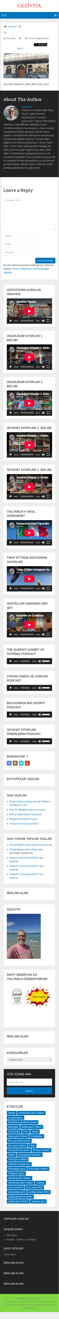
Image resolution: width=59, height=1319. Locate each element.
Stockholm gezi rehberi (20, 1182)
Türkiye (40, 1182)
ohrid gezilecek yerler (29, 1155)
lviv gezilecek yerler (18, 1150)
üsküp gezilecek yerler (20, 1196)
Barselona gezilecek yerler (22, 1122)
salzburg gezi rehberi (19, 1178)
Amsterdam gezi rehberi (31, 1113)
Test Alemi (10, 1254)
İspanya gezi (38, 1201)
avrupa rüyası (15, 1117)
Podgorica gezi (16, 1173)
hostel (35, 1131)
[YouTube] (27, 763)
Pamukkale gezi (17, 1168)
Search (29, 1091)
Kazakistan (37, 1136)
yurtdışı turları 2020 (39, 1192)
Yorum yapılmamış (38, 38)
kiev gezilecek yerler (19, 1141)
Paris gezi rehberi (38, 1168)
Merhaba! (11, 1235)
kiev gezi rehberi (17, 1145)
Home (11, 26)
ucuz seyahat (15, 1187)
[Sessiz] (43, 320)
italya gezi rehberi (17, 1136)
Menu (4, 15)
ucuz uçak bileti (34, 1187)
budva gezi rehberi (32, 1127)
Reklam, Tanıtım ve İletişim (21, 1239)
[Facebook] (9, 763)
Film (26, 1131)
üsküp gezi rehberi (18, 1201)
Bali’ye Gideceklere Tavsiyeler (25, 814)
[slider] (46, 661)
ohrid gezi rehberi (17, 1159)
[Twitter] (21, 763)
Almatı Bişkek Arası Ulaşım (23, 845)
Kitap (32, 1145)
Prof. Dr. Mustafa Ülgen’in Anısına (27, 809)
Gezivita (29, 5)
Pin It (20, 48)
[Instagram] (15, 763)
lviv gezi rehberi (41, 1150)
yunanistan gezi (16, 1192)
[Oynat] (10, 320)
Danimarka (14, 1131)
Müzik (11, 1155)
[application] (29, 311)
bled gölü (13, 1127)
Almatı (11, 1113)
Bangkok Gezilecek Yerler (23, 819)
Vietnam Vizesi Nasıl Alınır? (24, 823)
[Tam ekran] (48, 320)
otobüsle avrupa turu (19, 1164)
